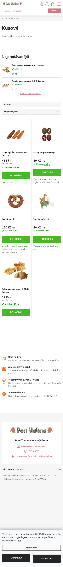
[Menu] (59, 4)
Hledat (54, 11)
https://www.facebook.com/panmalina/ (34, 456)
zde (19, 540)
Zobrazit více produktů (30, 93)
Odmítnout (16, 557)
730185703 (34, 451)
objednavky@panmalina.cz (33, 446)
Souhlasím (46, 558)
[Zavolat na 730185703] (41, 4)
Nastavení (31, 547)
